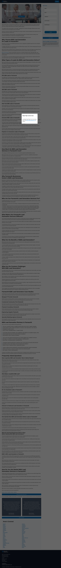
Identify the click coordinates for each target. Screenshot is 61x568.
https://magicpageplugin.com (30, 120)
